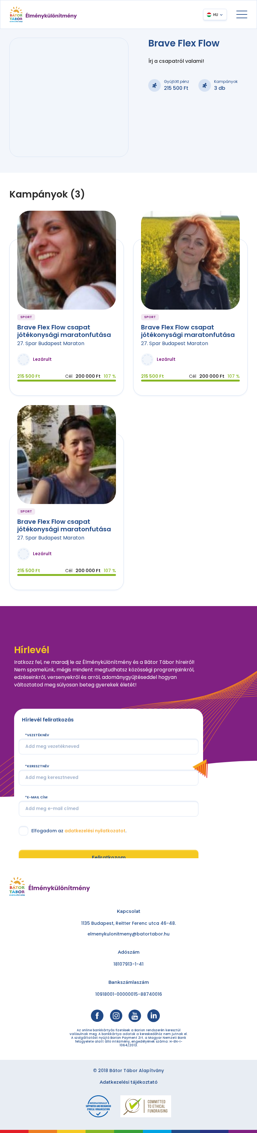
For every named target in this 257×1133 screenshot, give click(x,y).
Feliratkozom (109, 857)
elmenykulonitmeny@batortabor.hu (128, 934)
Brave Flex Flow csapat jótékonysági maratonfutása (64, 331)
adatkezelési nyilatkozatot (95, 830)
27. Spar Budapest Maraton (50, 343)
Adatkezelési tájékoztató (129, 1082)
